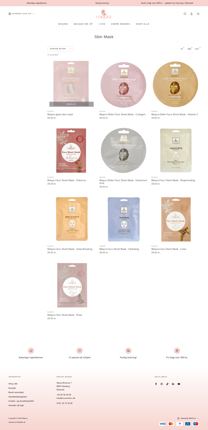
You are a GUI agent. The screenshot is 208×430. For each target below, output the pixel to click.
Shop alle (13, 384)
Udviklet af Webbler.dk (16, 422)
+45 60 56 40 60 (64, 395)
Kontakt (12, 388)
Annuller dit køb (16, 405)
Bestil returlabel (16, 392)
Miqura (24, 418)
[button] (185, 14)
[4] (197, 48)
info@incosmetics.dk (66, 398)
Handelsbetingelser (17, 397)
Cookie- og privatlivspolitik (21, 401)
